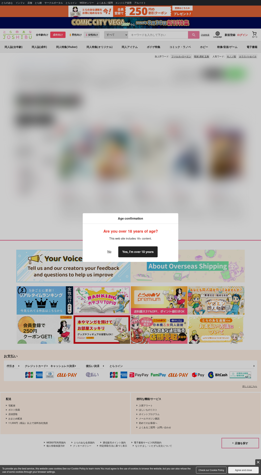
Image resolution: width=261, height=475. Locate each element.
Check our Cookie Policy (211, 470)
